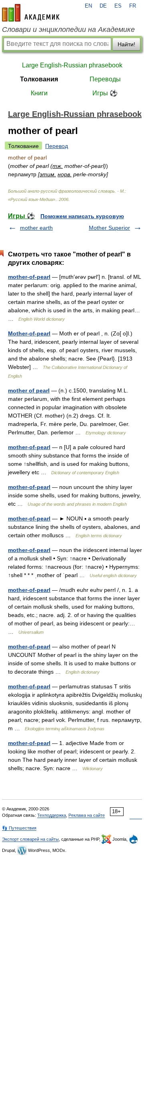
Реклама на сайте (86, 815)
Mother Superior (109, 228)
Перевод (56, 146)
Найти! (126, 44)
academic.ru (31, 13)
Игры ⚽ (105, 93)
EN (88, 6)
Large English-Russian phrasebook (72, 65)
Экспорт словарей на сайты (30, 839)
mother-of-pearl (29, 277)
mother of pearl (29, 390)
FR (132, 6)
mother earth (36, 228)
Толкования (39, 79)
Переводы (105, 79)
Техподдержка (51, 815)
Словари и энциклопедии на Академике (68, 30)
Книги (39, 93)
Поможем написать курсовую (82, 216)
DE (103, 6)
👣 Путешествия (19, 828)
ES (118, 6)
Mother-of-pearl (29, 333)
